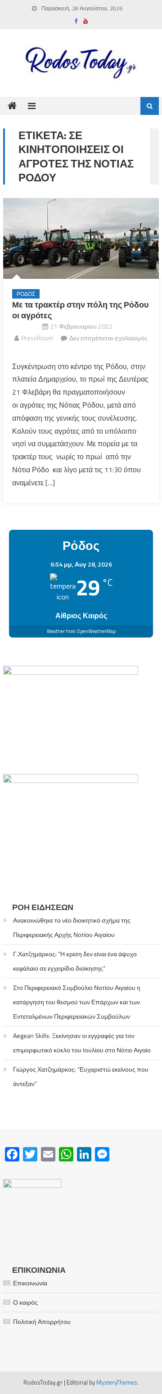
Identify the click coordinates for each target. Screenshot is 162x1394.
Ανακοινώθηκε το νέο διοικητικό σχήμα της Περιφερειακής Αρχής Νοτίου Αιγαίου (71, 927)
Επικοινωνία (30, 1283)
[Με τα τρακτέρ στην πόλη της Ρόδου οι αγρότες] (81, 238)
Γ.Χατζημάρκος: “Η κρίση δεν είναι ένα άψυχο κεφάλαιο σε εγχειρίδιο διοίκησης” (75, 961)
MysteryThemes (116, 1382)
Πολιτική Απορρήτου (42, 1321)
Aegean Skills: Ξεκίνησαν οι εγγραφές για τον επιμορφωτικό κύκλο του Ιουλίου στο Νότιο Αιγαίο (82, 1043)
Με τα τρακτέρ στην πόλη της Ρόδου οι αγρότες (80, 310)
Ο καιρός (25, 1302)
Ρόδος (26, 294)
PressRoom (37, 338)
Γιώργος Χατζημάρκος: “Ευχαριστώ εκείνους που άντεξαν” (80, 1076)
